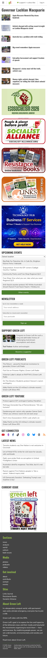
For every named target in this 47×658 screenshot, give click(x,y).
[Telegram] (28, 434)
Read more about (14, 640)
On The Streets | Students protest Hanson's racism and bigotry (23, 382)
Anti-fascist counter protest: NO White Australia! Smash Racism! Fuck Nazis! (22, 285)
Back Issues (7, 552)
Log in (42, 3)
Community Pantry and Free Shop (16, 274)
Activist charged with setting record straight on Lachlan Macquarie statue (29, 27)
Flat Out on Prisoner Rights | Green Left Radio (21, 370)
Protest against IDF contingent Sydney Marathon (22, 401)
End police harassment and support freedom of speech (28, 59)
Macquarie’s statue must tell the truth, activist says (27, 69)
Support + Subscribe (27, 3)
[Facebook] (13, 434)
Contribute (7, 579)
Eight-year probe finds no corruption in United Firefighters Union (21, 457)
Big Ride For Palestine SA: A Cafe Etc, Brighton (21, 261)
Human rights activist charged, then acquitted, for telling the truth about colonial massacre (29, 81)
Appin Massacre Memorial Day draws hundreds (26, 16)
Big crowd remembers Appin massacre (26, 47)
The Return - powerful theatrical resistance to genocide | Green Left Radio (21, 365)
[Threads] (39, 434)
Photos (5, 562)
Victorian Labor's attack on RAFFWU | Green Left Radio (22, 375)
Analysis (6, 545)
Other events (23, 292)
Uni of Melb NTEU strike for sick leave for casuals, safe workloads (22, 451)
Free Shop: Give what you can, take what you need (22, 278)
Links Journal (8, 594)
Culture (5, 550)
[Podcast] (8, 434)
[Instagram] (23, 434)
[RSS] (44, 434)
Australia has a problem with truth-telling (28, 36)
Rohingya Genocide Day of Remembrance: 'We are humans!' (23, 406)
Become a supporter (23, 352)
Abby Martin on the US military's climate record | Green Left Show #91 (22, 388)
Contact (5, 582)
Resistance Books (10, 596)
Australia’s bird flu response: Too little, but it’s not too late (23, 464)
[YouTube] (3, 434)
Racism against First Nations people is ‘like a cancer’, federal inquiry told (20, 470)
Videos (5, 567)
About (5, 576)
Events (5, 584)
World (5, 547)
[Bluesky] (33, 434)
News (5, 542)
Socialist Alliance (9, 599)
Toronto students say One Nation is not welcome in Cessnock (23, 444)
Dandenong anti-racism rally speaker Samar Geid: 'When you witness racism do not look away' (22, 412)
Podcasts (6, 564)
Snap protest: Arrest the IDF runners (17, 267)
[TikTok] (18, 434)
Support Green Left (13, 330)
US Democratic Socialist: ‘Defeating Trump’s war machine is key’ (22, 477)
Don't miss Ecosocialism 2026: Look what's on (21, 418)
